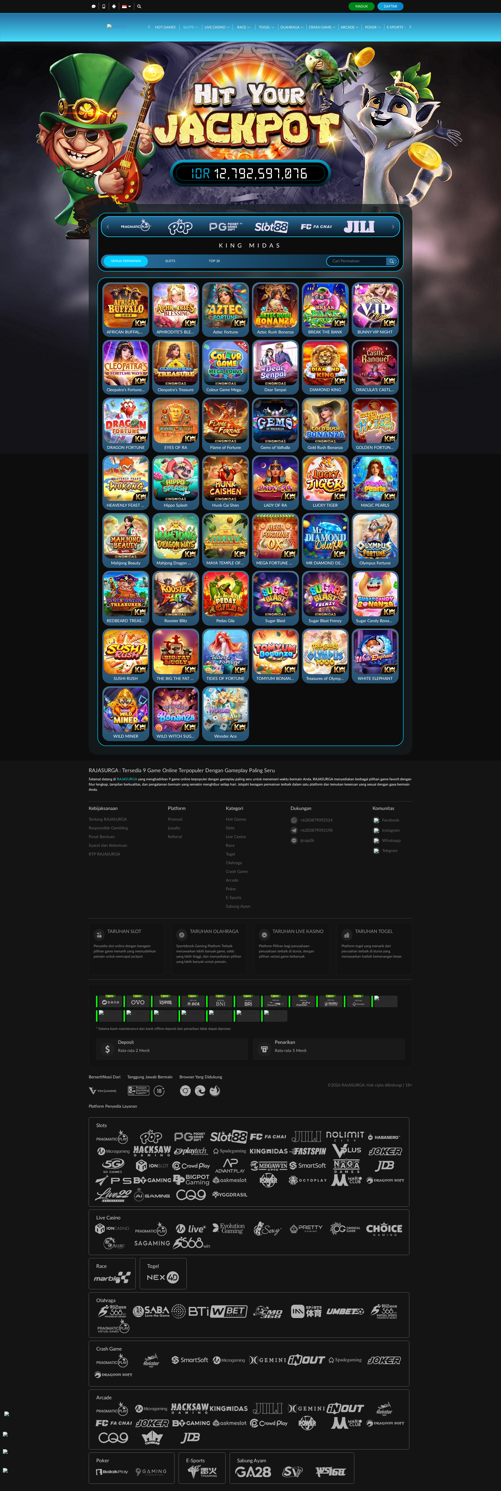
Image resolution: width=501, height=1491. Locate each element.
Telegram (390, 851)
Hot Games (165, 27)
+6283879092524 (316, 820)
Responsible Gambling (108, 828)
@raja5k (307, 841)
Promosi (175, 819)
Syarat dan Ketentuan (108, 846)
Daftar (390, 6)
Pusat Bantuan (102, 837)
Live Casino (215, 27)
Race (242, 27)
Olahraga (290, 27)
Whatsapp (391, 841)
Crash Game (320, 27)
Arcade (348, 27)
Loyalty (174, 828)
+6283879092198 (316, 830)
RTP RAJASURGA (104, 854)
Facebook (390, 820)
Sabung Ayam (238, 907)
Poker (371, 27)
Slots (189, 27)
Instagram (391, 830)
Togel (265, 27)
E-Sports (395, 27)
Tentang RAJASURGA (108, 819)
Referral (175, 837)
